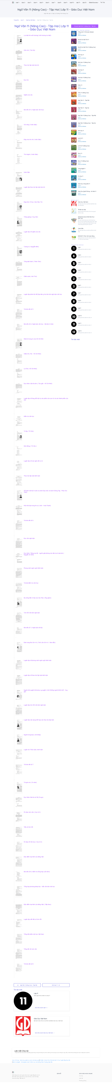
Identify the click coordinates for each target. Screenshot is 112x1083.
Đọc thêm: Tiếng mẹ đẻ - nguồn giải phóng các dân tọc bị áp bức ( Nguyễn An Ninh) (44, 554)
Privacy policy (82, 1080)
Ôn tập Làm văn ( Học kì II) (32, 812)
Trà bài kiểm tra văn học (31, 583)
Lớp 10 (80, 315)
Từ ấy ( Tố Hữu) (29, 431)
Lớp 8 (79, 300)
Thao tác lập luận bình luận (32, 476)
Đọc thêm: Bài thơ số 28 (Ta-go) (33, 797)
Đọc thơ (26, 80)
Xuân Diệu (27, 172)
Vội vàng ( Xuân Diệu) (30, 124)
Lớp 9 (79, 308)
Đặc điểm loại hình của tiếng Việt (34, 857)
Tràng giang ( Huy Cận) (31, 217)
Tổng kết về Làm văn (30, 949)
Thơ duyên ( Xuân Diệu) (31, 154)
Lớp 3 (79, 285)
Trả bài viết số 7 (28, 764)
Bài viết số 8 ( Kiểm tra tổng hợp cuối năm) (37, 871)
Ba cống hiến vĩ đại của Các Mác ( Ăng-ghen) (37, 598)
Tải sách (84, 26)
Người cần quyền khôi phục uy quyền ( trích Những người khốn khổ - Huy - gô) (46, 690)
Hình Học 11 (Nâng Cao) (84, 62)
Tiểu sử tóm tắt (28, 827)
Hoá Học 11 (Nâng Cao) (84, 77)
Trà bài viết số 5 (28, 309)
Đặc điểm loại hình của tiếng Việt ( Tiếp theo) (37, 904)
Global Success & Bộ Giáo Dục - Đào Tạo (86, 217)
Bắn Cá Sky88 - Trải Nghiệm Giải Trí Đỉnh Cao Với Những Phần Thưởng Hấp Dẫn (32, 1062)
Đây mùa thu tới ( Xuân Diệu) (32, 139)
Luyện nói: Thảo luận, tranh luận (33, 749)
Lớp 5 (79, 262)
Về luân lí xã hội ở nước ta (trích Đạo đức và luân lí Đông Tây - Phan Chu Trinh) (45, 491)
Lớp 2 (79, 277)
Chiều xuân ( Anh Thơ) (30, 276)
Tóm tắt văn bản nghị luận (32, 612)
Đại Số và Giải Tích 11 (83, 39)
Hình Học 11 (81, 54)
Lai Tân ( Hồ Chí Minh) (30, 368)
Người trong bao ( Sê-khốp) (32, 735)
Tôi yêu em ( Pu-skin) (30, 782)
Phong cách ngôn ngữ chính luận (33, 568)
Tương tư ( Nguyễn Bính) (31, 246)
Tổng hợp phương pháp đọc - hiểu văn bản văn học (39, 886)
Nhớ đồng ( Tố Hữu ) (30, 446)
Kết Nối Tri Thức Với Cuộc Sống (86, 236)
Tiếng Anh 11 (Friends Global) (86, 32)
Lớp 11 (36, 993)
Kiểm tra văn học (29, 416)
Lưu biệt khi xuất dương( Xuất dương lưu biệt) (37, 35)
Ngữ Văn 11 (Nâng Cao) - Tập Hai (87, 123)
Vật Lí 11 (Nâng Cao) (83, 92)
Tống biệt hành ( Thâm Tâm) (32, 261)
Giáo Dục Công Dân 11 (84, 183)
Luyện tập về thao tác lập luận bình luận (36, 675)
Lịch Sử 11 (80, 138)
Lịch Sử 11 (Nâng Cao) (84, 146)
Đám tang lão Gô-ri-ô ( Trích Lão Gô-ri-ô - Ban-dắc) (39, 642)
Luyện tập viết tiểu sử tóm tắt (33, 919)
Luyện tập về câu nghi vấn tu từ (33, 461)
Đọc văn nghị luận (29, 538)
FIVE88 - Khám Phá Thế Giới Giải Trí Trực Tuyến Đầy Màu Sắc (55, 1060)
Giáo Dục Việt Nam (40, 1019)
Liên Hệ (81, 1078)
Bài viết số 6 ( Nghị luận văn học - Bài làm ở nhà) (38, 324)
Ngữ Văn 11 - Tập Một (83, 100)
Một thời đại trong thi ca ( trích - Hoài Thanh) (37, 505)
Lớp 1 (79, 247)
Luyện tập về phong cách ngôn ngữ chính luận (37, 660)
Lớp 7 (79, 293)
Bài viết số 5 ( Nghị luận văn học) (34, 109)
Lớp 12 (79, 331)
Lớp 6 (79, 255)
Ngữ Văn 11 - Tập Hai (83, 108)
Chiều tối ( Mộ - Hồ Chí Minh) (32, 354)
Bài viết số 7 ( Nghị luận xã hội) (33, 627)
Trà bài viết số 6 (28, 520)
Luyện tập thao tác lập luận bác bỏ (34, 187)
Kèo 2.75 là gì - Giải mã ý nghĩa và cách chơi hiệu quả (25, 1060)
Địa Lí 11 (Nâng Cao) (83, 161)
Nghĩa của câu (28, 95)
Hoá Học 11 (81, 70)
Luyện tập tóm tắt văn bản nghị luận (35, 705)
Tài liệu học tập (82, 209)
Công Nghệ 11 (81, 168)
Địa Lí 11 (80, 153)
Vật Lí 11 (80, 85)
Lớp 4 (79, 270)
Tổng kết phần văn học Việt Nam (34, 934)
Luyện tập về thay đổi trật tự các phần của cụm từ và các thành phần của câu (46, 399)
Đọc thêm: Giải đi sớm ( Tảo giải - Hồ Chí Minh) (38, 383)
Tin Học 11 (80, 176)
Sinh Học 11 (55, 985)
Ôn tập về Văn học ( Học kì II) (33, 842)
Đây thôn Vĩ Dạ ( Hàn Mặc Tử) (33, 202)
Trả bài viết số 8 (28, 964)
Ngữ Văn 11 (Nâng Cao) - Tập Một (28, 985)
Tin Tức (81, 1076)
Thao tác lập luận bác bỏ (31, 65)
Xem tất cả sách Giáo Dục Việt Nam (44, 1033)
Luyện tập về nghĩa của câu (32, 232)
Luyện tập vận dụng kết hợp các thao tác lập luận (39, 720)
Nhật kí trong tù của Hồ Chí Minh (33, 339)
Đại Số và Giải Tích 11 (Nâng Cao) (87, 47)
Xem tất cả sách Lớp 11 (40, 1007)
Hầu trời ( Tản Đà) (29, 50)
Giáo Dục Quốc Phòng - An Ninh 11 (87, 191)
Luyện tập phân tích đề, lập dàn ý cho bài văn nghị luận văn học (43, 294)
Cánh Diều (80, 228)
